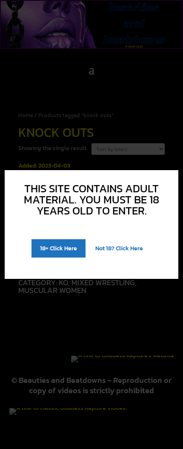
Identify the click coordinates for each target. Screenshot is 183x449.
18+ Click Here (58, 248)
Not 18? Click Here (119, 248)
